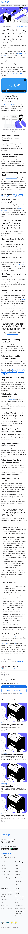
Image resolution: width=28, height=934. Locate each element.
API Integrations (5, 874)
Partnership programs (6, 878)
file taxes (17, 637)
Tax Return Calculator (7, 892)
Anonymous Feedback (18, 892)
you (15, 643)
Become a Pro (19, 878)
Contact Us (20, 693)
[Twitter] (6, 842)
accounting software (11, 178)
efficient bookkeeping (12, 334)
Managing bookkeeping (7, 104)
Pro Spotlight (18, 881)
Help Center (4, 899)
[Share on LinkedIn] (4, 674)
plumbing (23, 299)
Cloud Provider (19, 899)
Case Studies (4, 905)
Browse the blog (14, 686)
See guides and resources (14, 690)
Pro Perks (17, 874)
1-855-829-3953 (6, 854)
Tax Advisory (4, 868)
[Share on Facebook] (2, 674)
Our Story (17, 865)
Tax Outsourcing (5, 871)
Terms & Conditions (20, 908)
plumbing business (17, 73)
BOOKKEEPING (19, 661)
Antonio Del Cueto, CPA (9, 45)
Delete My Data (19, 916)
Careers (17, 884)
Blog (2, 5)
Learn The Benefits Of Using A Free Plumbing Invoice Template (13, 372)
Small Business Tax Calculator (6, 895)
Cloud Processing (19, 896)
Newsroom (18, 871)
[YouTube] (12, 842)
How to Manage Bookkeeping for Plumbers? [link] (20, 5)
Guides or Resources (6, 908)
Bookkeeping (8, 5)
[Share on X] (6, 674)
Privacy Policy (19, 905)
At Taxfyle (4, 643)
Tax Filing (3, 865)
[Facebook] (2, 842)
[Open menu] (26, 2)
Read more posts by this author (12, 668)
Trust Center (18, 902)
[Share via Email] (9, 674)
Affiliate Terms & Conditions (19, 912)
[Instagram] (9, 842)
